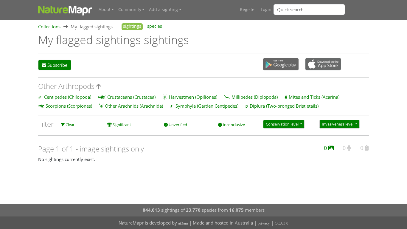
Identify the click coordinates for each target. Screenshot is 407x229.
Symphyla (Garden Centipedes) (206, 106)
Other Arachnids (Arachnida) (134, 106)
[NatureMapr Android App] (281, 65)
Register (248, 9)
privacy (264, 223)
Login (266, 9)
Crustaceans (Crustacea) (131, 97)
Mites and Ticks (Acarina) (314, 97)
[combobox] (321, 9)
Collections (49, 27)
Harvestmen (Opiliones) (193, 97)
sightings (132, 26)
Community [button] (129, 9)
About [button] (105, 9)
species (154, 26)
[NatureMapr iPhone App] (323, 65)
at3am (183, 223)
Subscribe (56, 65)
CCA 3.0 (281, 223)
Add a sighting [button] (163, 9)
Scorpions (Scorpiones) (69, 106)
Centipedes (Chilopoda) (67, 97)
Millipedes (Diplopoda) (255, 97)
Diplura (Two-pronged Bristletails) (284, 106)
